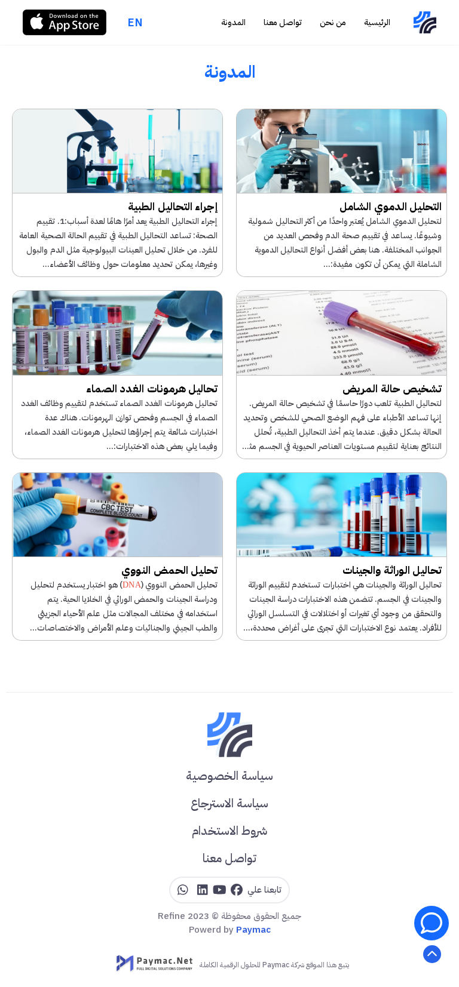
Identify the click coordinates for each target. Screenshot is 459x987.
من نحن (333, 22)
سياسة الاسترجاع (229, 803)
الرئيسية (377, 22)
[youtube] (220, 890)
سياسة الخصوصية (229, 776)
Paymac (253, 929)
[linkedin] (202, 890)
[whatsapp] (183, 890)
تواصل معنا (283, 22)
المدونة (233, 22)
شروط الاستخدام (229, 831)
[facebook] (237, 890)
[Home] (425, 22)
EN (135, 22)
